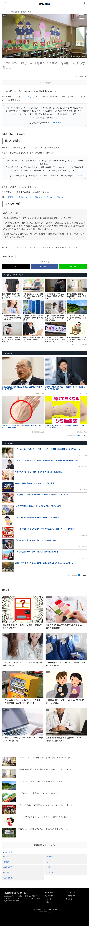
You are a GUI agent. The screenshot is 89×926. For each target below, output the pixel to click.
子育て (13, 256)
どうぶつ (49, 899)
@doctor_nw (28, 96)
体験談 (6, 862)
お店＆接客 (8, 867)
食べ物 (6, 872)
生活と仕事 (8, 852)
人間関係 (49, 896)
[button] (6, 576)
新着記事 (49, 892)
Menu (5, 3)
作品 (48, 867)
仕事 (48, 862)
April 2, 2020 (56, 123)
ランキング (72, 892)
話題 (5, 856)
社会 (48, 902)
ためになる (8, 878)
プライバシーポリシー (50, 909)
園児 (5, 256)
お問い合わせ (36, 909)
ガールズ (50, 856)
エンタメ (71, 899)
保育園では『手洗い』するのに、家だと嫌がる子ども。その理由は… (36, 197)
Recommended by (77, 344)
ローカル (50, 872)
